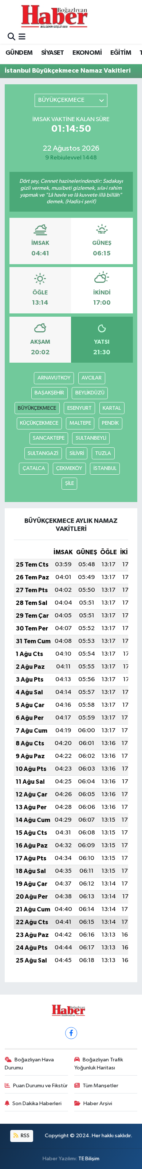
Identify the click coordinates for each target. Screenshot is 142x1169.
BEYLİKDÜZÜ (89, 393)
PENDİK (110, 423)
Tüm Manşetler (100, 1085)
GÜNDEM (18, 53)
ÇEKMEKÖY (69, 468)
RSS (24, 1135)
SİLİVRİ (77, 453)
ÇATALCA (34, 468)
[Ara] (11, 37)
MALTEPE (80, 423)
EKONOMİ (87, 53)
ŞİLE (69, 483)
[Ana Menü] (22, 37)
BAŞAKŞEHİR (49, 393)
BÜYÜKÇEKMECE (37, 408)
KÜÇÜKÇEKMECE (39, 423)
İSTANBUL (105, 468)
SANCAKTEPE (48, 438)
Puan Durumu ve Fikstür (40, 1085)
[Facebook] (71, 1033)
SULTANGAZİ (43, 453)
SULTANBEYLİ (91, 438)
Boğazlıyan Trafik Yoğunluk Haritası (98, 1063)
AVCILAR (92, 378)
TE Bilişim (88, 1158)
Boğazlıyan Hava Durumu (29, 1063)
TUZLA (103, 453)
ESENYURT (79, 408)
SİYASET (52, 53)
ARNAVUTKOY (54, 378)
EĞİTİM (120, 53)
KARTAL (112, 408)
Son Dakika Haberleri (37, 1103)
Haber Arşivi (97, 1103)
